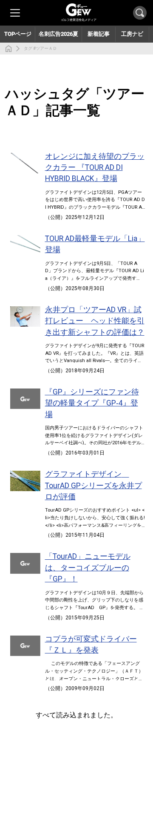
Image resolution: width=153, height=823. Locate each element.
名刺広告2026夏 (58, 34)
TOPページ (17, 34)
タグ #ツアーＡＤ (40, 48)
